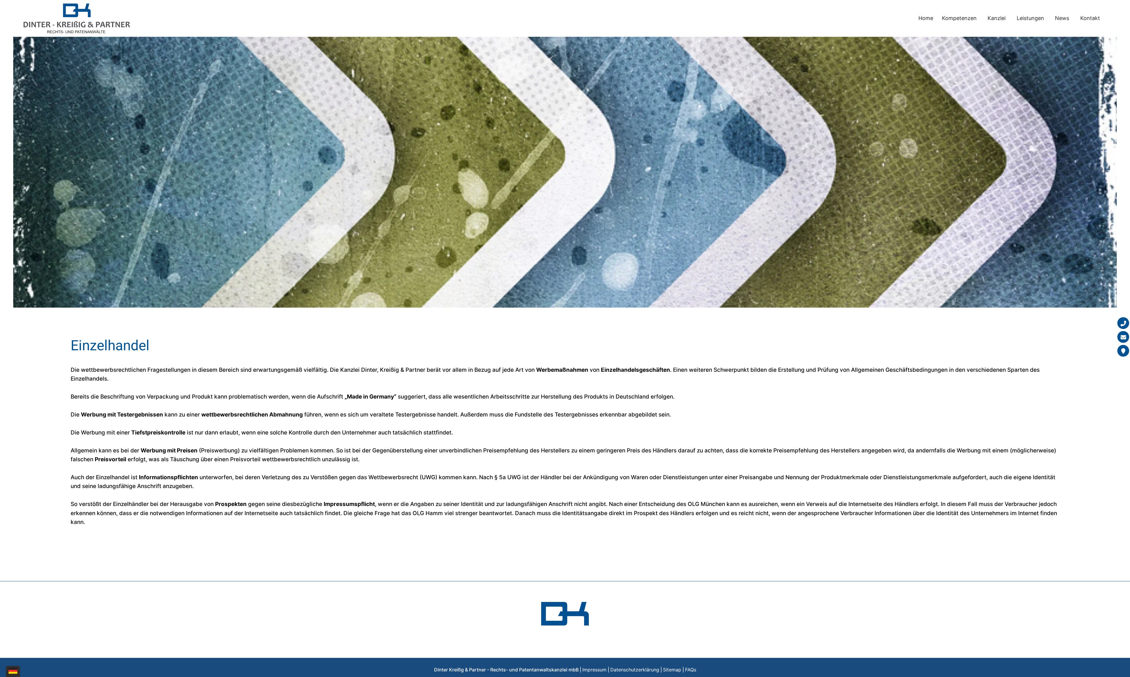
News (1062, 18)
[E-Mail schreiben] (1123, 337)
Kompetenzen (959, 18)
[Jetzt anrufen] (1123, 323)
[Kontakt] (1123, 351)
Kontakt (1090, 18)
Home (925, 18)
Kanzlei (997, 18)
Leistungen (1030, 18)
